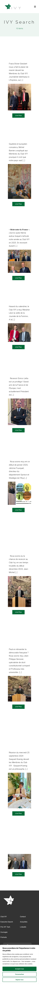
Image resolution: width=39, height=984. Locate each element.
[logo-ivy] (13, 4)
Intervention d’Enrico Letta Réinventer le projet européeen (18, 369)
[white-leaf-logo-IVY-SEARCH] (9, 895)
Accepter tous (19, 969)
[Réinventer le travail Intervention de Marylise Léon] (19, 325)
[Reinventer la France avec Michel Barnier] (19, 165)
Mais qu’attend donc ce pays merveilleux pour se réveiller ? (18, 54)
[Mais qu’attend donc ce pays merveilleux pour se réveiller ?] (19, 85)
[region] (19, 964)
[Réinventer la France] (19, 251)
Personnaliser (19, 974)
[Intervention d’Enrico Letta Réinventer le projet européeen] (19, 400)
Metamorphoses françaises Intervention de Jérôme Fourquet (18, 452)
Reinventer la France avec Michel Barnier (17, 136)
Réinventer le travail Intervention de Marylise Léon (19, 298)
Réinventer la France (16, 223)
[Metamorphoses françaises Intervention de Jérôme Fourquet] (19, 483)
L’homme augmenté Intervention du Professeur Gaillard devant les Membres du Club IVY (19, 840)
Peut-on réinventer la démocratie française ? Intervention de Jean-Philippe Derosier (19, 637)
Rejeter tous (19, 979)
